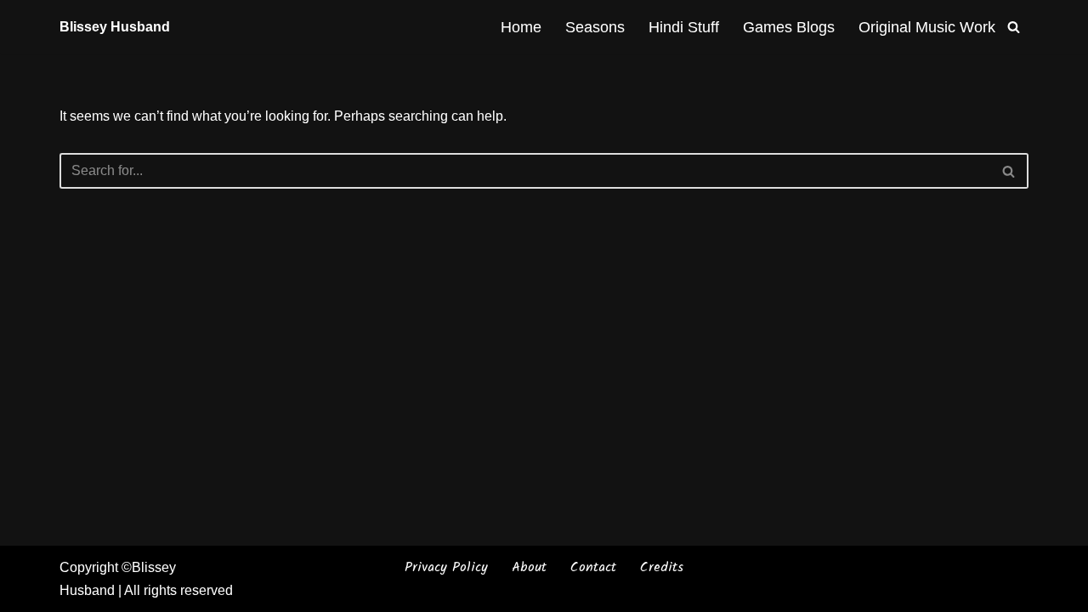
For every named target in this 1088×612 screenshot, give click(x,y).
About (529, 567)
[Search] (1013, 26)
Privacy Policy (446, 567)
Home (521, 27)
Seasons (595, 27)
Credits (661, 567)
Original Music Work (926, 27)
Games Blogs (789, 27)
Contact (593, 567)
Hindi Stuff (684, 27)
